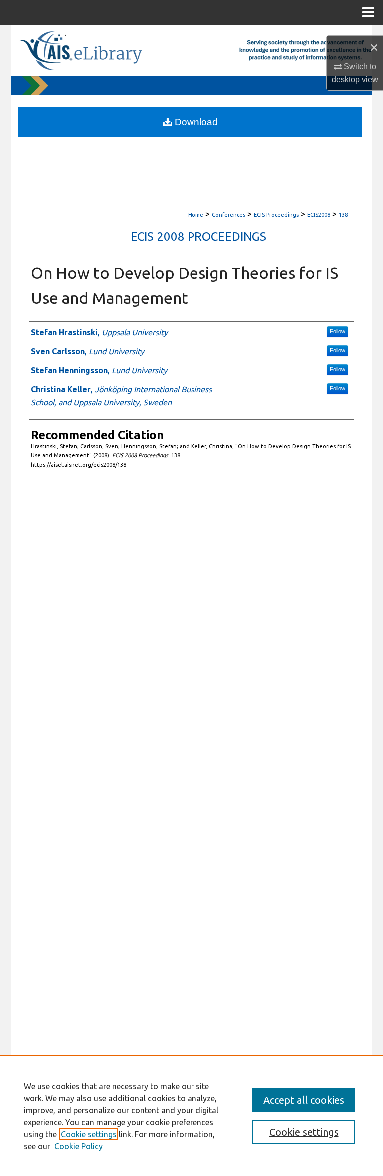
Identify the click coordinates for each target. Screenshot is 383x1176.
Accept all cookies (303, 1100)
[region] (191, 1115)
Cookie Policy (78, 1146)
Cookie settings (89, 1134)
